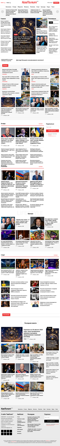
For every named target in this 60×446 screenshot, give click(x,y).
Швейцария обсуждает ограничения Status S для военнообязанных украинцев (36, 150)
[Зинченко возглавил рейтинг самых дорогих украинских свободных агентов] (5, 284)
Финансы (38, 29)
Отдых (15, 34)
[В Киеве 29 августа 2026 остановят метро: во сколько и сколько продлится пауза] (25, 86)
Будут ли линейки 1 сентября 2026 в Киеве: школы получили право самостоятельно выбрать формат (48, 13)
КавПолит (48, 440)
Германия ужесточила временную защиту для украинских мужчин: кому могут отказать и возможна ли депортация (7, 163)
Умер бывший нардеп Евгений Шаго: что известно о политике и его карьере (37, 200)
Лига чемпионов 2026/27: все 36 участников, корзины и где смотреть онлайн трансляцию (7, 271)
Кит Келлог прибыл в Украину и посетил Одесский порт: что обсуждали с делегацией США (37, 194)
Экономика (4, 81)
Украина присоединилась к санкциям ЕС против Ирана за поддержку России (36, 156)
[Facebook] (53, 60)
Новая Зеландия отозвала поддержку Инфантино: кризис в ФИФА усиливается (19, 290)
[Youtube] (11, 434)
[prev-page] (2, 11)
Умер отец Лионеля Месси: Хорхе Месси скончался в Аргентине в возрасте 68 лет (48, 297)
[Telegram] (2, 434)
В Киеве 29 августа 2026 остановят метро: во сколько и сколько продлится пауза (10, 86)
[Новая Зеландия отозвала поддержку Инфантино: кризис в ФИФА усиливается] (5, 290)
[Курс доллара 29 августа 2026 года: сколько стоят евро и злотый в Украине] (41, 23)
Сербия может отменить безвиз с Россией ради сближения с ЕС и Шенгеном (22, 161)
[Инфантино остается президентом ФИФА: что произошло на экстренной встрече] (34, 304)
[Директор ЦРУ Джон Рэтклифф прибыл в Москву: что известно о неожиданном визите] (25, 71)
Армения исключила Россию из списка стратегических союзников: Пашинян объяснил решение (22, 184)
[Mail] (8, 431)
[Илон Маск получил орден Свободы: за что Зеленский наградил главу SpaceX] (22, 132)
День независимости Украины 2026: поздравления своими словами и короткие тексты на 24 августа (53, 29)
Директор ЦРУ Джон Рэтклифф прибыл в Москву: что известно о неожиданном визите (10, 71)
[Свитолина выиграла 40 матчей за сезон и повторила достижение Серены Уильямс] (5, 297)
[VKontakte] (8, 434)
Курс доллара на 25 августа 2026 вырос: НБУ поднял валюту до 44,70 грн (40, 78)
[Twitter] (58, 60)
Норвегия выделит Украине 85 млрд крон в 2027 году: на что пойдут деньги (8, 150)
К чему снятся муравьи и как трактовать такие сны (53, 34)
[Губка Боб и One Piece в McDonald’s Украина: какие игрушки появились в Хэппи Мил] (37, 235)
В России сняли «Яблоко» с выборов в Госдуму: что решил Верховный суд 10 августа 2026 (22, 206)
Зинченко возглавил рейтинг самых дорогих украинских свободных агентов (19, 283)
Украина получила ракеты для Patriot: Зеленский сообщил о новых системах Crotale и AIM (40, 86)
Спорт (32, 74)
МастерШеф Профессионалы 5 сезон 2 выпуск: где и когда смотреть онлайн (22, 243)
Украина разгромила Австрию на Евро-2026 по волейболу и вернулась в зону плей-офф (40, 71)
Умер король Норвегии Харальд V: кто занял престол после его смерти (6, 37)
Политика (4, 74)
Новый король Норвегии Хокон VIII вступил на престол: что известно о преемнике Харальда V (39, 93)
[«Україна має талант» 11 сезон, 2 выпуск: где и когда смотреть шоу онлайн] (41, 41)
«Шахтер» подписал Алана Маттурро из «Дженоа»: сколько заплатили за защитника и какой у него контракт (22, 273)
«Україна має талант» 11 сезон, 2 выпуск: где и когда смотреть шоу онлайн (36, 11)
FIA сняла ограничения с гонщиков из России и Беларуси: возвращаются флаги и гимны (48, 290)
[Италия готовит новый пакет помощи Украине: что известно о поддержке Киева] (37, 132)
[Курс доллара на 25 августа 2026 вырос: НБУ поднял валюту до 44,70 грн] (54, 79)
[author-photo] (2, 115)
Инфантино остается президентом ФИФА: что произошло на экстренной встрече (48, 304)
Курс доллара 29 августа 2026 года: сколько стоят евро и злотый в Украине (23, 11)
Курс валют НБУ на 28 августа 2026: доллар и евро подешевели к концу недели (10, 78)
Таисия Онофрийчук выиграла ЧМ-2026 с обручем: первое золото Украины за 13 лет (48, 283)
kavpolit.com (13, 441)
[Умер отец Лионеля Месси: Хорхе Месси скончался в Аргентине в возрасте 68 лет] (34, 297)
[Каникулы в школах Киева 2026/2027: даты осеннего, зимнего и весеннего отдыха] (25, 93)
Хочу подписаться (52, 130)
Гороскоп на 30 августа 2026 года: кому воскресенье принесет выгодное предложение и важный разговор (11, 13)
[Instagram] (56, 60)
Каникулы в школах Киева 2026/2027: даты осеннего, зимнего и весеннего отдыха (10, 93)
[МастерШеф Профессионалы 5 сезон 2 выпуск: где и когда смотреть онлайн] (23, 235)
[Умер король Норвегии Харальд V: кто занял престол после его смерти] (8, 132)
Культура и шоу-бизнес (41, 47)
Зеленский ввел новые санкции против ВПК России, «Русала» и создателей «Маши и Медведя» (53, 50)
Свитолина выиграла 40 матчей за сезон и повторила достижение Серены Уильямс (19, 297)
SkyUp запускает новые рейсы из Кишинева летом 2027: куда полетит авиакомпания (8, 156)
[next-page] (57, 11)
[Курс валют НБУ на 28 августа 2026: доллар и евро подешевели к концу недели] (25, 79)
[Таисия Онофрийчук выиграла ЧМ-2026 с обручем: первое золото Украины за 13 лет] (34, 284)
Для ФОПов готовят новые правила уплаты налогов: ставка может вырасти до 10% (7, 206)
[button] (9, 2)
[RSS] (11, 431)
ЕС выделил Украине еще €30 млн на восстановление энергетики (36, 206)
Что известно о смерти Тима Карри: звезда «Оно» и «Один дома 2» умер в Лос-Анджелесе (51, 222)
